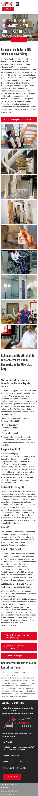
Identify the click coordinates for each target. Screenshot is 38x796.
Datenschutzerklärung (7, 794)
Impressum (4, 787)
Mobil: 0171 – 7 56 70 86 (12, 762)
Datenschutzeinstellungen (9, 791)
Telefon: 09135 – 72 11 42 (13, 755)
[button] (17, 4)
